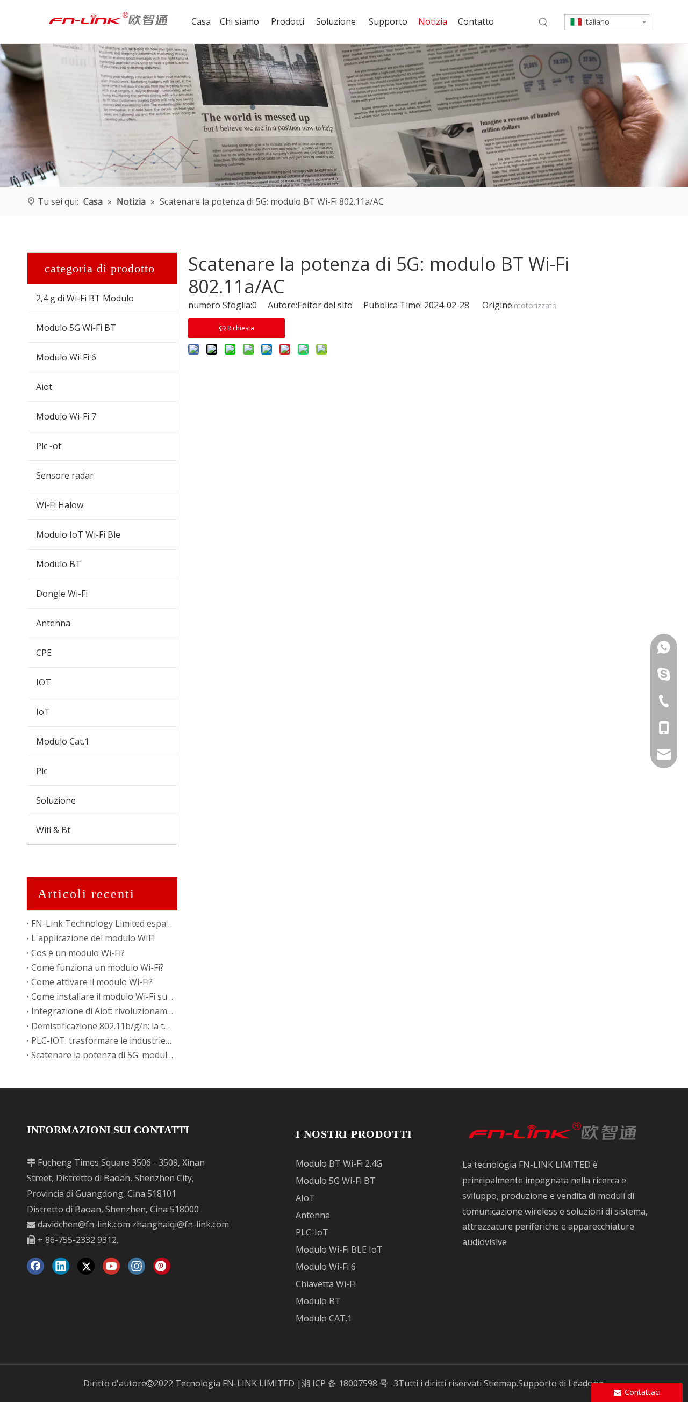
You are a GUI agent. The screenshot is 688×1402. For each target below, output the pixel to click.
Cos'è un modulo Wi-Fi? (78, 953)
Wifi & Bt (53, 830)
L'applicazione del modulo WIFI (93, 938)
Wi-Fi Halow (59, 505)
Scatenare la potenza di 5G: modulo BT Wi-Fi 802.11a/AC (102, 1055)
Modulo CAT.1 (324, 1318)
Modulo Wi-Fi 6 (66, 357)
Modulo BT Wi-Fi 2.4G (339, 1163)
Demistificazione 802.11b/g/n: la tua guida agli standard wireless (102, 1026)
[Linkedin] (60, 1266)
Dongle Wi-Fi (62, 593)
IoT (43, 712)
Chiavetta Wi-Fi (326, 1284)
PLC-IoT (312, 1232)
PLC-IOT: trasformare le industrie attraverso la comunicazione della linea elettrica (102, 1040)
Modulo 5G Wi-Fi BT (76, 328)
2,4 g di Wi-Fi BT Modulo (85, 298)
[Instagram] (136, 1266)
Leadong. (586, 1383)
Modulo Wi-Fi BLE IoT (339, 1249)
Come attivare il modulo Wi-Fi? (92, 982)
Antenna (53, 623)
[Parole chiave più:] (543, 22)
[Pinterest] (161, 1266)
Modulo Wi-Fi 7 (66, 416)
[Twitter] (86, 1266)
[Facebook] (35, 1266)
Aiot (44, 387)
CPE (44, 653)
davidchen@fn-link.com (84, 1224)
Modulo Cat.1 (62, 741)
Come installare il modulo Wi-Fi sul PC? (102, 996)
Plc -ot (48, 446)
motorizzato (535, 305)
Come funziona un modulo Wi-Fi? (97, 967)
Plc (41, 771)
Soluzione (56, 800)
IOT (43, 682)
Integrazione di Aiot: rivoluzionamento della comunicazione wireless (102, 1011)
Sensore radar (65, 475)
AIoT (305, 1198)
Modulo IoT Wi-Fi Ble (78, 534)
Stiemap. (501, 1383)
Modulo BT (58, 564)
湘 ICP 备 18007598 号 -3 (350, 1383)
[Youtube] (111, 1266)
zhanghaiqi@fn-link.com (180, 1224)
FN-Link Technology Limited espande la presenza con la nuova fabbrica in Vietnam (102, 923)
